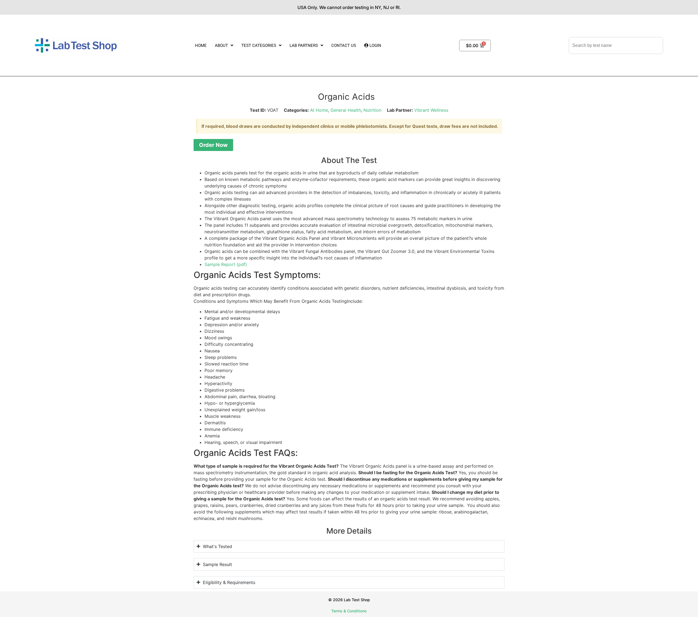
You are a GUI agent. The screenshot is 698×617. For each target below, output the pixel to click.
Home (201, 45)
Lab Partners (304, 45)
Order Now (213, 145)
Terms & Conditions (349, 611)
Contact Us (343, 45)
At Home (319, 110)
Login (374, 45)
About (221, 45)
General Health (345, 110)
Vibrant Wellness (431, 110)
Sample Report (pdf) (225, 264)
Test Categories (258, 45)
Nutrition (372, 110)
